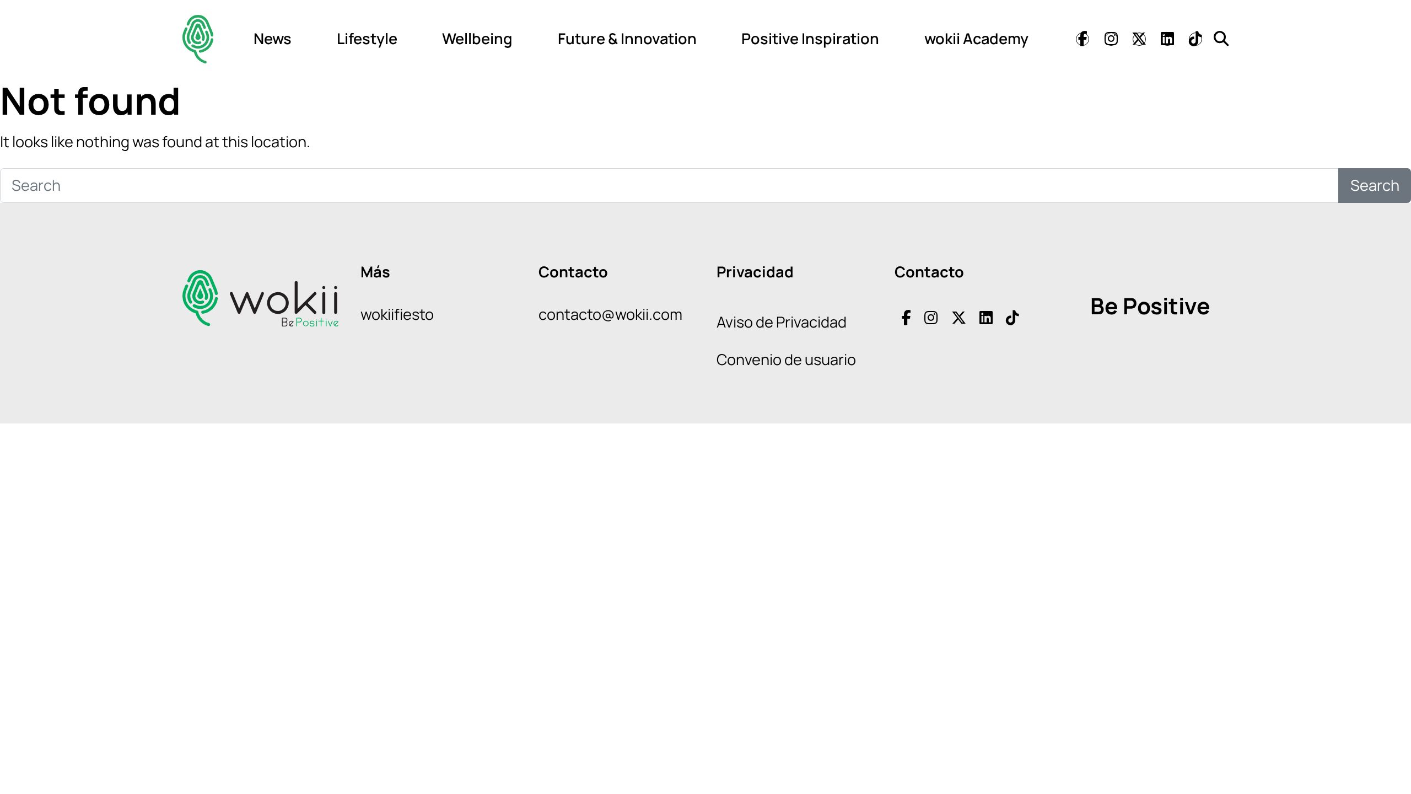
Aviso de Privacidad (782, 322)
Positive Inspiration (810, 38)
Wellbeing (477, 38)
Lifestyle (367, 38)
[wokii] (197, 39)
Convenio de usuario (786, 359)
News (273, 38)
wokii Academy (976, 38)
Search (1374, 185)
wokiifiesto (397, 314)
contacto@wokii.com (610, 314)
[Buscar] (1221, 38)
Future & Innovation (627, 38)
